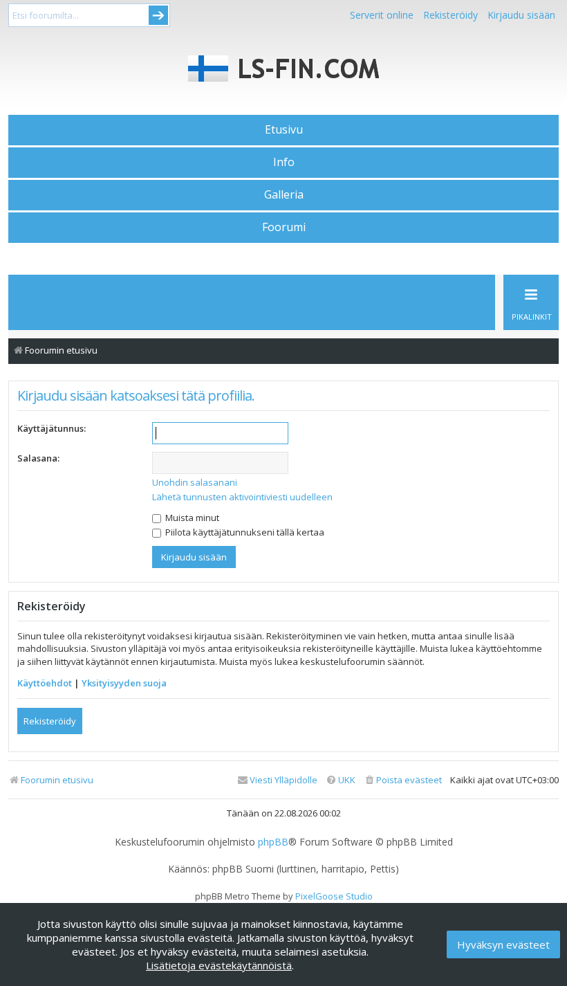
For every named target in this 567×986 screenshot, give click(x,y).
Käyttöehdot (44, 683)
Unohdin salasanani (194, 482)
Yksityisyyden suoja (124, 683)
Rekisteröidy (450, 14)
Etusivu (284, 129)
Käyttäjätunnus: (51, 428)
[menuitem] (403, 780)
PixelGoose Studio (334, 896)
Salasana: (38, 458)
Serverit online (381, 14)
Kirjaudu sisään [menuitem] (521, 14)
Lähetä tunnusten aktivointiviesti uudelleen (242, 497)
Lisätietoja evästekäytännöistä (219, 965)
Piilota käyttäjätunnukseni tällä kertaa (243, 532)
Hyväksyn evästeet (503, 944)
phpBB (273, 842)
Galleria (284, 194)
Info (284, 162)
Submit (158, 15)
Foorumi (284, 227)
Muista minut (191, 517)
